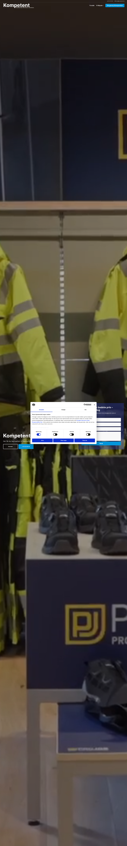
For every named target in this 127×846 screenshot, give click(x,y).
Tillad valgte (63, 440)
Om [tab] (85, 409)
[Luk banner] (94, 404)
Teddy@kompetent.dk (119, 1)
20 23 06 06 (110, 1)
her (48, 427)
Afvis (42, 440)
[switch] (55, 434)
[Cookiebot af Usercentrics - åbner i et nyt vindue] (84, 405)
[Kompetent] (19, 5)
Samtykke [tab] (41, 409)
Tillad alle (84, 440)
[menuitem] (110, 1)
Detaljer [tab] (64, 409)
